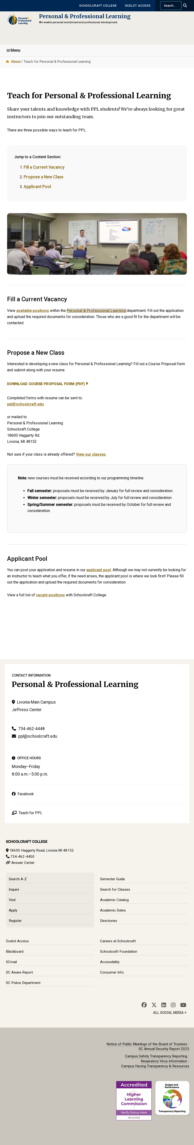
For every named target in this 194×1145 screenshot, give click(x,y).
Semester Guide (112, 879)
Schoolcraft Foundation (118, 951)
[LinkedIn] (163, 1005)
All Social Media (169, 1013)
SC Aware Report (19, 972)
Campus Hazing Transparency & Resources (155, 1066)
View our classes (91, 454)
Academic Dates (113, 910)
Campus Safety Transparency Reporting (156, 1056)
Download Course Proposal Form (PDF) (46, 384)
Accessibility (109, 962)
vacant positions (50, 595)
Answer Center (23, 863)
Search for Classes (115, 889)
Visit (12, 900)
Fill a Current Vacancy (44, 167)
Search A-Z (18, 879)
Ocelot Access (138, 5)
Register (15, 921)
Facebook (25, 794)
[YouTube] (183, 1005)
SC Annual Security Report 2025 (164, 1049)
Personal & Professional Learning (85, 16)
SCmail (11, 962)
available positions (32, 310)
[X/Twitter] (154, 1005)
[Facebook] (144, 1005)
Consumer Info (112, 972)
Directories (108, 921)
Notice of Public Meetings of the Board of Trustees (146, 1044)
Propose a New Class (43, 177)
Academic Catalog (114, 900)
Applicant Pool (37, 186)
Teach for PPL (30, 813)
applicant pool (98, 570)
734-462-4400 (22, 856)
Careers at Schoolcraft (118, 941)
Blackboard (14, 951)
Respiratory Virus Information (164, 1061)
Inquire (14, 889)
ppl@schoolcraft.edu (25, 404)
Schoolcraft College (98, 5)
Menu (15, 50)
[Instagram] (173, 1005)
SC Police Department (23, 983)
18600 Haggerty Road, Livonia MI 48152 (41, 850)
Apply (13, 910)
